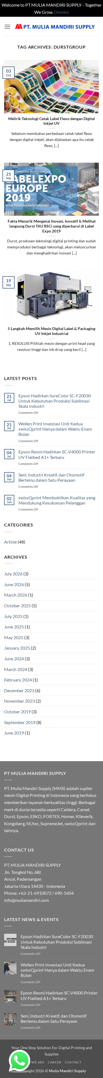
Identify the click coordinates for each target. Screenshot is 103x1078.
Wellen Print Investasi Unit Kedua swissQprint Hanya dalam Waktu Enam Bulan (55, 429)
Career (55, 1062)
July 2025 (13, 616)
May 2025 (13, 637)
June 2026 (14, 584)
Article (10, 541)
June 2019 (14, 732)
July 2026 (13, 573)
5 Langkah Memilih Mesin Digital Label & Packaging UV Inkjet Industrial (51, 331)
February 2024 (18, 679)
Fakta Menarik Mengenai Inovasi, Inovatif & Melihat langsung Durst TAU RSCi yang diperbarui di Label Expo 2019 (52, 226)
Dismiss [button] (61, 12)
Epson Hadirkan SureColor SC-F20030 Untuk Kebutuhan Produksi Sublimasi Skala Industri (54, 401)
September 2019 (19, 722)
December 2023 (19, 690)
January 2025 (17, 647)
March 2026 (15, 594)
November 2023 (19, 700)
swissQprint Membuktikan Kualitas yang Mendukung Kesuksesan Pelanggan (56, 500)
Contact (73, 1062)
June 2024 (14, 658)
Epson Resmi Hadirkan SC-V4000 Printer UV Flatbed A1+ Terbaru (56, 454)
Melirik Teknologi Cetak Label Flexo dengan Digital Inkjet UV (51, 121)
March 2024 (15, 669)
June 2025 (14, 626)
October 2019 (17, 711)
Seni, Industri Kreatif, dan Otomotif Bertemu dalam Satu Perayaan (51, 477)
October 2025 (17, 605)
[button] (7, 26)
